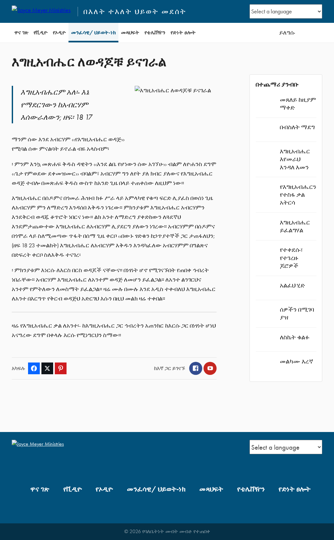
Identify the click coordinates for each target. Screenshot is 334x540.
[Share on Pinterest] (61, 368)
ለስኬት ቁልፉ (295, 337)
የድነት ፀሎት (183, 32)
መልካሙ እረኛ (296, 361)
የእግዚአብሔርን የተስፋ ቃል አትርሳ (298, 195)
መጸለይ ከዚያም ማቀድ (298, 104)
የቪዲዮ (41, 32)
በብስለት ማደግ (297, 127)
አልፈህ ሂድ (292, 285)
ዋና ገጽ (21, 32)
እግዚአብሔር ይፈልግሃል (295, 226)
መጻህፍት (130, 32)
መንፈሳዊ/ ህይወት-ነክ (93, 32)
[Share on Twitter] (47, 368)
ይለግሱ (287, 32)
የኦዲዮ (59, 32)
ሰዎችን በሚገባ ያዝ (297, 313)
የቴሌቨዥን (154, 32)
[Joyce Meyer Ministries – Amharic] (42, 11)
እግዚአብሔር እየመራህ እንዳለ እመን (295, 159)
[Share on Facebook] (34, 368)
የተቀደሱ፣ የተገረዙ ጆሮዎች (291, 258)
